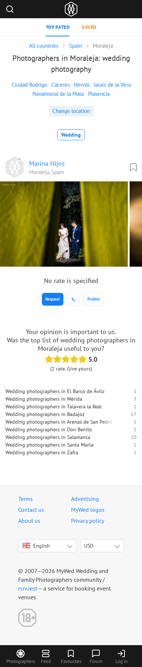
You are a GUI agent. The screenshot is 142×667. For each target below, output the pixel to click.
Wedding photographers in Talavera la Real (53, 406)
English (41, 545)
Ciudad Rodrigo (29, 84)
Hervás (82, 84)
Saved (89, 27)
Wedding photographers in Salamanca (47, 437)
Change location (71, 110)
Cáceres (60, 84)
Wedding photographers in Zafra (41, 452)
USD (88, 545)
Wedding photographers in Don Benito (48, 429)
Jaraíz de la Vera (112, 84)
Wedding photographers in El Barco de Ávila (54, 391)
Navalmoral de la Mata (58, 93)
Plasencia (99, 93)
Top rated (58, 27)
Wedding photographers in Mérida (43, 399)
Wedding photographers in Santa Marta (49, 445)
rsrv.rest (27, 588)
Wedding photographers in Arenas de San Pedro (59, 422)
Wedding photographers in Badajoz (44, 414)
